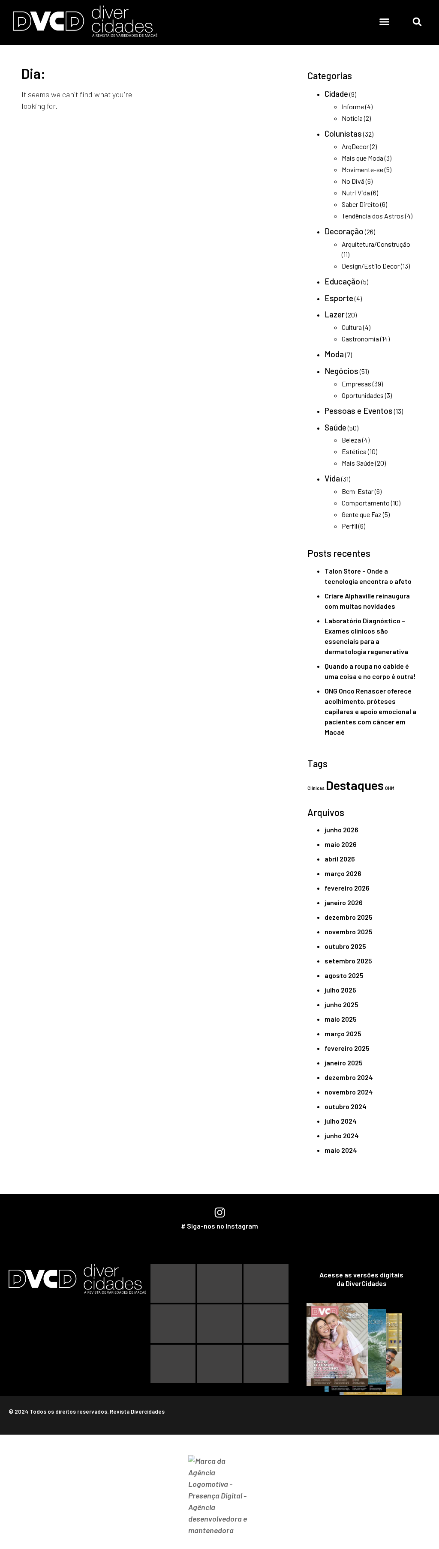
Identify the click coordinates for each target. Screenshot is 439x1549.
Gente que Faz (362, 514)
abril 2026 (340, 859)
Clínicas (316, 788)
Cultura (352, 327)
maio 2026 (341, 844)
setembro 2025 (348, 961)
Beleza (351, 440)
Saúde (335, 427)
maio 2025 (341, 1019)
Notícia (352, 118)
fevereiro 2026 (347, 888)
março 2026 (343, 873)
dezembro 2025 (349, 917)
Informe (353, 106)
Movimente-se (362, 169)
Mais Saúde (358, 463)
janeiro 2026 (344, 902)
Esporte (339, 298)
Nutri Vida (356, 192)
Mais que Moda (362, 158)
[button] (384, 22)
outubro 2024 (346, 1106)
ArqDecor (355, 146)
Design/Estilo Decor (371, 266)
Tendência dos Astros (373, 216)
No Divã (353, 181)
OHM (389, 788)
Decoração (344, 231)
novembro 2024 (349, 1092)
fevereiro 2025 (347, 1048)
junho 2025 (341, 1004)
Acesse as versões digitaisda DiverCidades (361, 1279)
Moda (334, 354)
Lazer (335, 314)
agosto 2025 (344, 975)
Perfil (349, 526)
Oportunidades (363, 395)
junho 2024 (342, 1135)
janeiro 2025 (344, 1063)
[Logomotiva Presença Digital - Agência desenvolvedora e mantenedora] (219, 1495)
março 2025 (343, 1033)
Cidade (336, 94)
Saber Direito (360, 204)
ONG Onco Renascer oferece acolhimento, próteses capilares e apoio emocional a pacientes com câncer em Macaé (370, 711)
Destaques (355, 784)
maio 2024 (341, 1150)
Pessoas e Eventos (359, 411)
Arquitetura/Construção (376, 244)
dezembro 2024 (349, 1077)
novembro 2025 (349, 931)
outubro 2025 (345, 946)
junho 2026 (341, 829)
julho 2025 (340, 990)
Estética (354, 451)
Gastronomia (360, 339)
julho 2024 (341, 1121)
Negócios (341, 371)
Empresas (356, 384)
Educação (342, 281)
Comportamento (366, 503)
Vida (332, 478)
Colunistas (343, 133)
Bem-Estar (357, 491)
